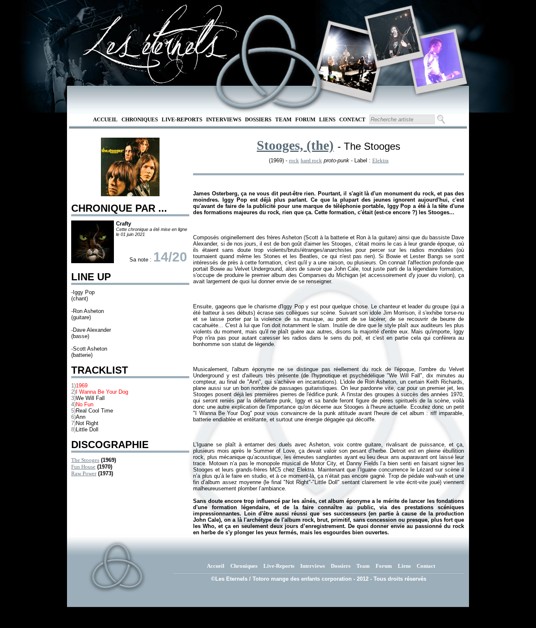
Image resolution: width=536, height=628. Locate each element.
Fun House (83, 467)
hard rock (311, 160)
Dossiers (258, 119)
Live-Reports (182, 119)
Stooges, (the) (295, 145)
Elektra (380, 160)
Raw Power (83, 473)
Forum (305, 119)
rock (294, 160)
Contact (352, 119)
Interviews (223, 119)
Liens (327, 119)
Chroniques (139, 119)
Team (283, 119)
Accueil (105, 119)
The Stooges (85, 460)
